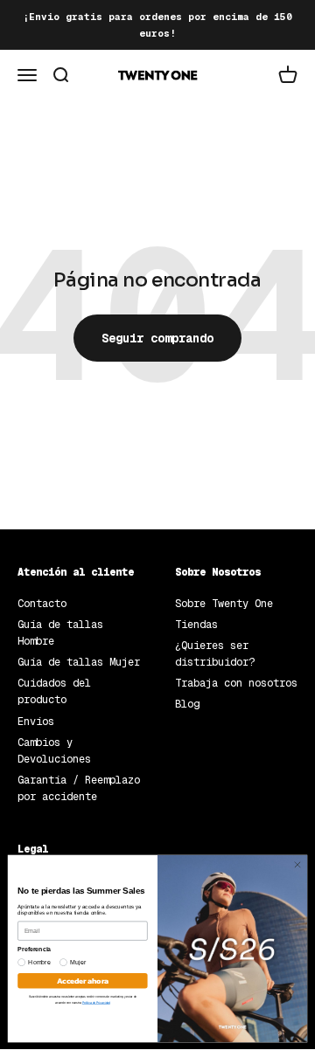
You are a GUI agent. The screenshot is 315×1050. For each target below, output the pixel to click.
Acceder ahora (82, 980)
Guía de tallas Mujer (79, 662)
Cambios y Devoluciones (54, 751)
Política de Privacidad (96, 1002)
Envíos (36, 722)
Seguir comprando (158, 338)
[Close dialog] (297, 864)
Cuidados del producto (54, 691)
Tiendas (196, 625)
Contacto (42, 604)
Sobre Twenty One (224, 604)
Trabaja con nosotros (236, 683)
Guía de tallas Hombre (60, 633)
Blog (187, 704)
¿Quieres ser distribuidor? (215, 654)
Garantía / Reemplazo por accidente (79, 788)
